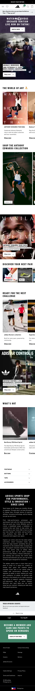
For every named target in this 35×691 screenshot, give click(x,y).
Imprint (20, 675)
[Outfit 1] (17, 178)
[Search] (28, 6)
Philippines (20, 688)
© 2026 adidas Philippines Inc (7, 681)
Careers (5, 657)
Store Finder (6, 647)
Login (9, 617)
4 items (7, 202)
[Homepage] (17, 7)
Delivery (20, 657)
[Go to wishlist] (7, 6)
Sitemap (20, 652)
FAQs (4, 652)
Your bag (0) (24, 617)
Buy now (7, 453)
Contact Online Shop (23, 647)
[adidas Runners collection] (15, 323)
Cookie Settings (7, 671)
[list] (17, 116)
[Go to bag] (32, 6)
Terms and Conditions (9, 675)
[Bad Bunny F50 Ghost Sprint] (15, 431)
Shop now (7, 138)
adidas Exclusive (7, 661)
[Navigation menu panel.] (3, 6)
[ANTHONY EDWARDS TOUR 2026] (15, 116)
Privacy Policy (21, 671)
